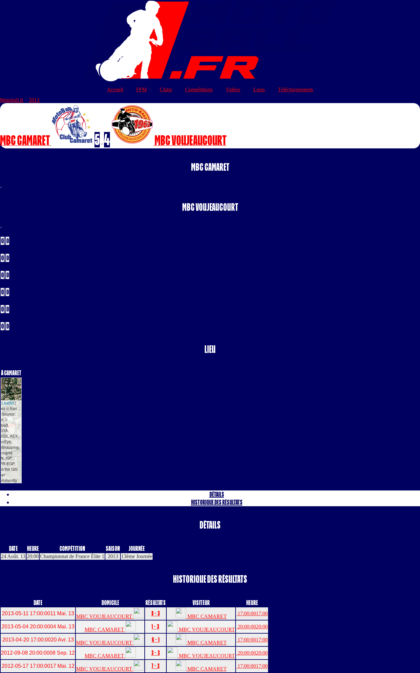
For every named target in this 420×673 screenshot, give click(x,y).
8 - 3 (155, 613)
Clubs (166, 89)
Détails (216, 494)
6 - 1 (156, 640)
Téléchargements (295, 89)
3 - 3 (155, 653)
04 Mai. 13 (38, 626)
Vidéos (233, 89)
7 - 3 (156, 666)
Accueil (115, 89)
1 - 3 (155, 626)
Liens (259, 89)
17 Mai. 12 (38, 666)
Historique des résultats (216, 502)
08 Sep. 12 (38, 653)
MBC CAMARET (206, 616)
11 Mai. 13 (38, 613)
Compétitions (199, 89)
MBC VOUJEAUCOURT (105, 616)
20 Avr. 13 (38, 639)
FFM (141, 89)
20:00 (252, 626)
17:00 (252, 613)
